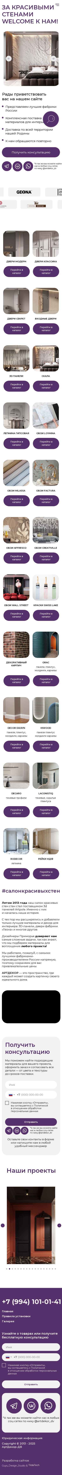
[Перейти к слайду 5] (18, 1268)
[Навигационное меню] (57, 5)
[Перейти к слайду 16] (49, 1268)
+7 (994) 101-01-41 (31, 1302)
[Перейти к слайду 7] (23, 1268)
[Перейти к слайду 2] (9, 1268)
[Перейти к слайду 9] (29, 1268)
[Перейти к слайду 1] (6, 1268)
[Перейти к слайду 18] (55, 1268)
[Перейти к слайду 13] (41, 1268)
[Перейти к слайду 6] (21, 1268)
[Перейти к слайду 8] (26, 1268)
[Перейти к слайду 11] (35, 1268)
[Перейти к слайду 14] (44, 1268)
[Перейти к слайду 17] (52, 1268)
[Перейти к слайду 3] (12, 1268)
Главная (7, 1311)
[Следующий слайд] (59, 1225)
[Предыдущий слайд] (3, 1225)
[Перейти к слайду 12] (38, 1268)
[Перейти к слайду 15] (46, 1268)
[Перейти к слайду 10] (32, 1268)
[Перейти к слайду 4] (15, 1268)
